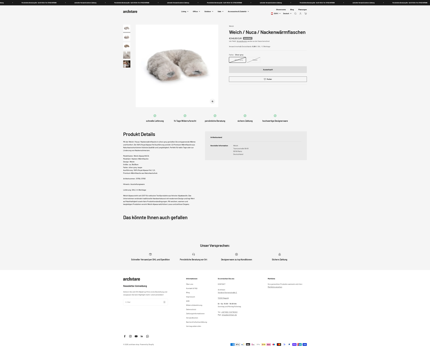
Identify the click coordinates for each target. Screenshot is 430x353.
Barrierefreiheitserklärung (196, 322)
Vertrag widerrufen (193, 326)
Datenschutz (191, 309)
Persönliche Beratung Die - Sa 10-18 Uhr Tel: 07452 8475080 (19, 2)
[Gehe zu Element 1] (126, 28)
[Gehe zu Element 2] (126, 37)
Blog (292, 9)
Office (195, 11)
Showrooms (281, 9)
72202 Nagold (223, 298)
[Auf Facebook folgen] (124, 336)
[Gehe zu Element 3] (126, 46)
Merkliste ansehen (275, 287)
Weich (231, 26)
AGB (187, 301)
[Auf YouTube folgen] (136, 336)
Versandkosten (242, 41)
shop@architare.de (229, 315)
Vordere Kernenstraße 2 (227, 292)
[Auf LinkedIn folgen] (141, 336)
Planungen (302, 9)
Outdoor (207, 11)
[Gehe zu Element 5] (126, 64)
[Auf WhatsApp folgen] (147, 336)
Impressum (190, 297)
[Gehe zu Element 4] (126, 55)
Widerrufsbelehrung (194, 305)
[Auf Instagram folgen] (130, 336)
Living (183, 11)
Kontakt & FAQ (191, 288)
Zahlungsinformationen (195, 313)
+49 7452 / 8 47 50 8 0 (229, 312)
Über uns (189, 284)
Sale (219, 11)
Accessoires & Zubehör (237, 11)
